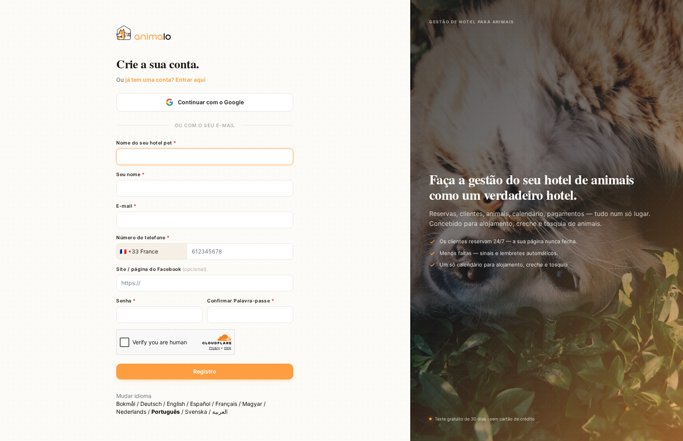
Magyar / (254, 403)
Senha (126, 301)
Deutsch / (153, 403)
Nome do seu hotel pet (146, 143)
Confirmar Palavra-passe (240, 301)
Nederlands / (133, 411)
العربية (220, 411)
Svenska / (198, 411)
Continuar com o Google (211, 102)
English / (178, 403)
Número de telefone (143, 237)
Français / (228, 403)
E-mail (126, 206)
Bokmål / (128, 403)
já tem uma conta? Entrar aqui (165, 79)
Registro (204, 371)
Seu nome (130, 174)
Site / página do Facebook (161, 269)
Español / (202, 403)
